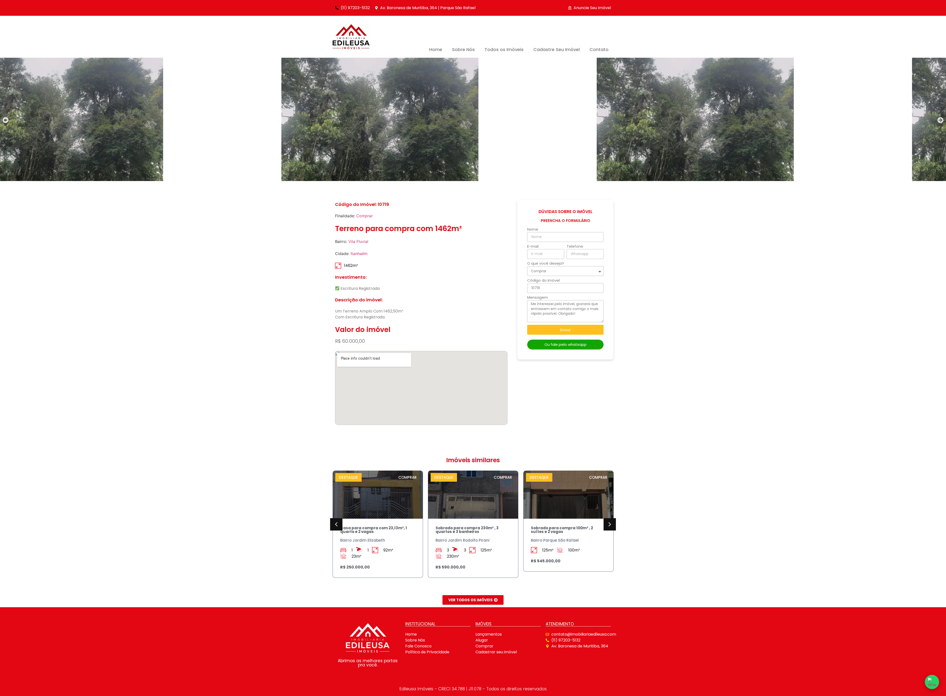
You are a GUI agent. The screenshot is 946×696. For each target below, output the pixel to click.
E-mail (533, 246)
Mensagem (537, 297)
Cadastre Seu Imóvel (556, 49)
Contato (599, 49)
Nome (532, 229)
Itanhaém (359, 253)
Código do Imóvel (543, 280)
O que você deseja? (545, 263)
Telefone (575, 246)
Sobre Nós (463, 49)
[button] (5, 120)
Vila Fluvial (358, 241)
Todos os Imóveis (504, 49)
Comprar (364, 215)
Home (435, 49)
